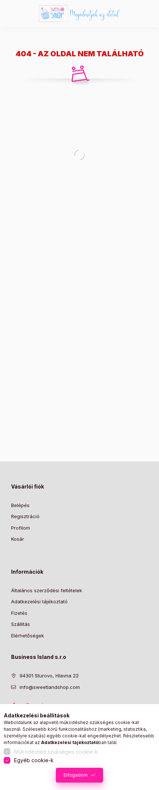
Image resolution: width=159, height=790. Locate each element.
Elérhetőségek (27, 636)
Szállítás (20, 624)
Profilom (20, 528)
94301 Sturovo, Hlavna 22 (49, 676)
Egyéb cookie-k (34, 760)
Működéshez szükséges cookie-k (56, 752)
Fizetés (19, 613)
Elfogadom (76, 775)
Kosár (17, 539)
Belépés (20, 505)
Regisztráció (25, 516)
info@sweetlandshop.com (50, 687)
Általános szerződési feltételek (46, 590)
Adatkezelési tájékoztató (39, 601)
